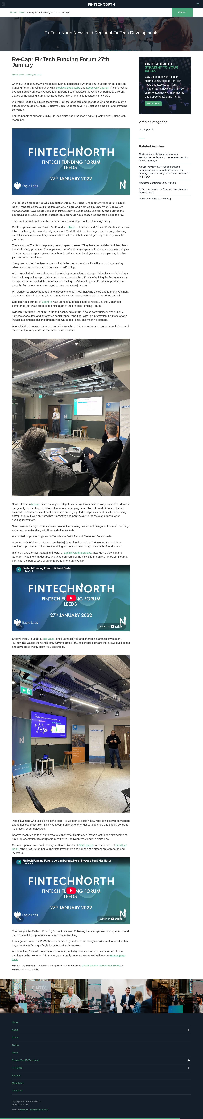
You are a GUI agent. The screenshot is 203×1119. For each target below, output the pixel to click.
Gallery (15, 1045)
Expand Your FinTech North (25, 1060)
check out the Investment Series (101, 965)
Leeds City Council (97, 87)
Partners (16, 1075)
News (21, 12)
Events (15, 1037)
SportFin (47, 301)
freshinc (24, 1110)
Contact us (17, 1090)
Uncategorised (146, 129)
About (15, 1030)
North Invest (86, 845)
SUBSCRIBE (153, 103)
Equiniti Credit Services (77, 552)
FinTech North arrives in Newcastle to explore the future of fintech (163, 191)
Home (13, 12)
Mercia (35, 504)
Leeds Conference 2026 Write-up (155, 199)
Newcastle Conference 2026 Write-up (157, 183)
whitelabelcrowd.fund (39, 1110)
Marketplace (18, 1083)
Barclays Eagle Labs (68, 87)
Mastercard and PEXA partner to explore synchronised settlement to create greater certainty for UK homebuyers (163, 157)
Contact (182, 12)
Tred (71, 227)
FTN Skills (17, 1068)
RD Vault (48, 638)
